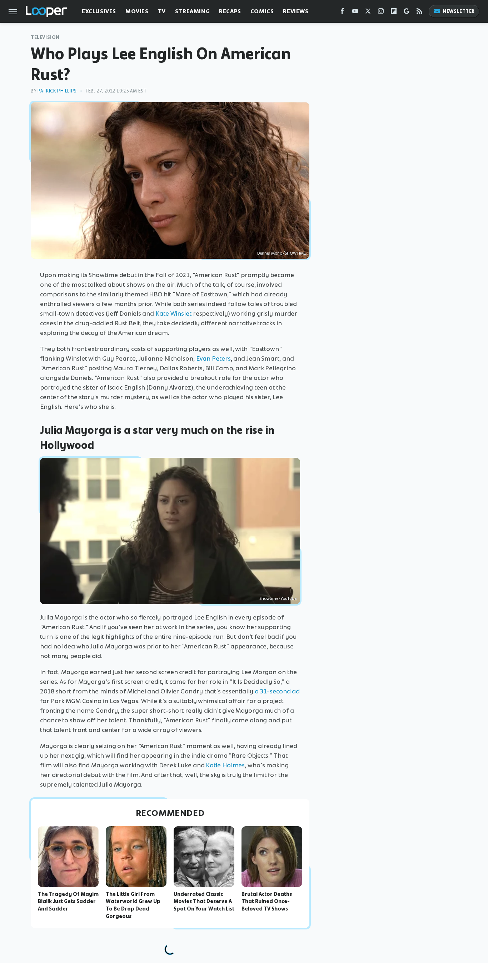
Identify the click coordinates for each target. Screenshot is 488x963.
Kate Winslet (173, 313)
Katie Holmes (225, 765)
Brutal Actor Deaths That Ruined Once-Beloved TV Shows (266, 902)
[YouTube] (355, 12)
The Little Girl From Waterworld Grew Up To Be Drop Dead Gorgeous (133, 905)
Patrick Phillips (57, 91)
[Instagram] (380, 12)
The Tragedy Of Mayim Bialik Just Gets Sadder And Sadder (68, 902)
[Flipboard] (393, 12)
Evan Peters (213, 358)
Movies (137, 11)
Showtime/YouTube (278, 598)
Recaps (230, 11)
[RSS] (419, 12)
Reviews (295, 11)
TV (162, 11)
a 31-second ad (277, 691)
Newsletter (459, 11)
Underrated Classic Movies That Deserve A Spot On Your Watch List (204, 902)
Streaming (192, 11)
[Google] (406, 12)
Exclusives (99, 11)
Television (45, 37)
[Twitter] (368, 12)
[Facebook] (342, 12)
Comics (262, 11)
